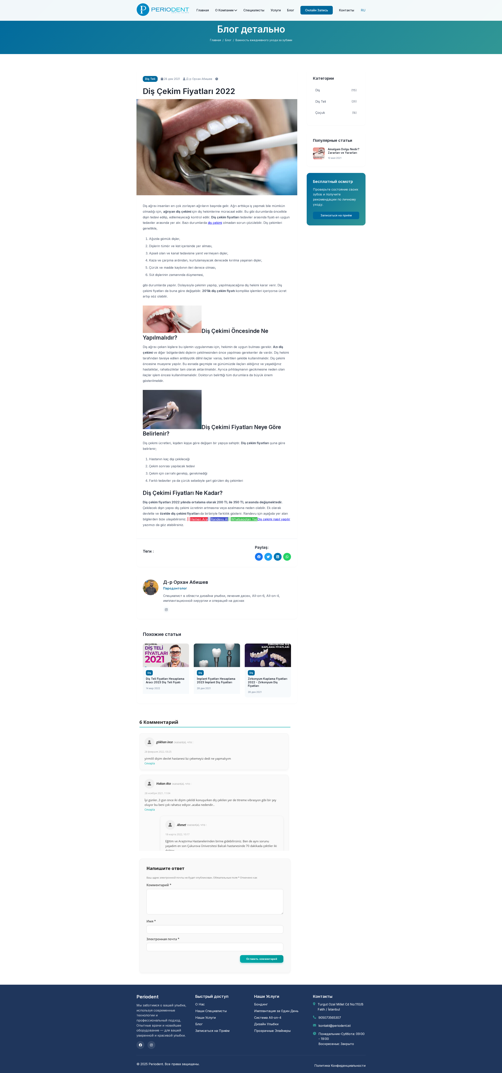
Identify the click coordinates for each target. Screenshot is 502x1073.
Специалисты (253, 10)
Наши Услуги (205, 1018)
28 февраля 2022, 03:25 (158, 751)
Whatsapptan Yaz (244, 519)
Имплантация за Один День (276, 1011)
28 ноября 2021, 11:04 (157, 793)
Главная (202, 10)
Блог (290, 10)
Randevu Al (219, 519)
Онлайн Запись (316, 10)
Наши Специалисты (211, 1011)
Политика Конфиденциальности (340, 1066)
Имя (151, 921)
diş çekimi (215, 223)
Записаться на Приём (212, 1031)
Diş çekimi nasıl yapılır (273, 519)
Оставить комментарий (261, 958)
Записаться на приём (336, 215)
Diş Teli (336, 101)
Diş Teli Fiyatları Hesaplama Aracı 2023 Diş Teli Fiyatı (165, 680)
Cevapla (150, 763)
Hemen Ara (199, 519)
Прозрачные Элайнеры (272, 1031)
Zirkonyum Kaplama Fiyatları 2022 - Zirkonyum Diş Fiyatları (267, 682)
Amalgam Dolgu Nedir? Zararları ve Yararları (343, 150)
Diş (336, 90)
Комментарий (158, 885)
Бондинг (261, 1004)
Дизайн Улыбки (266, 1024)
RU (363, 10)
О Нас (200, 1004)
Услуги (276, 10)
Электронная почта (162, 939)
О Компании (224, 10)
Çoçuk (336, 113)
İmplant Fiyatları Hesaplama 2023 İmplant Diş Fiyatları (216, 680)
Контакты (346, 10)
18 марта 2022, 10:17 (177, 834)
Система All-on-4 (267, 1018)
